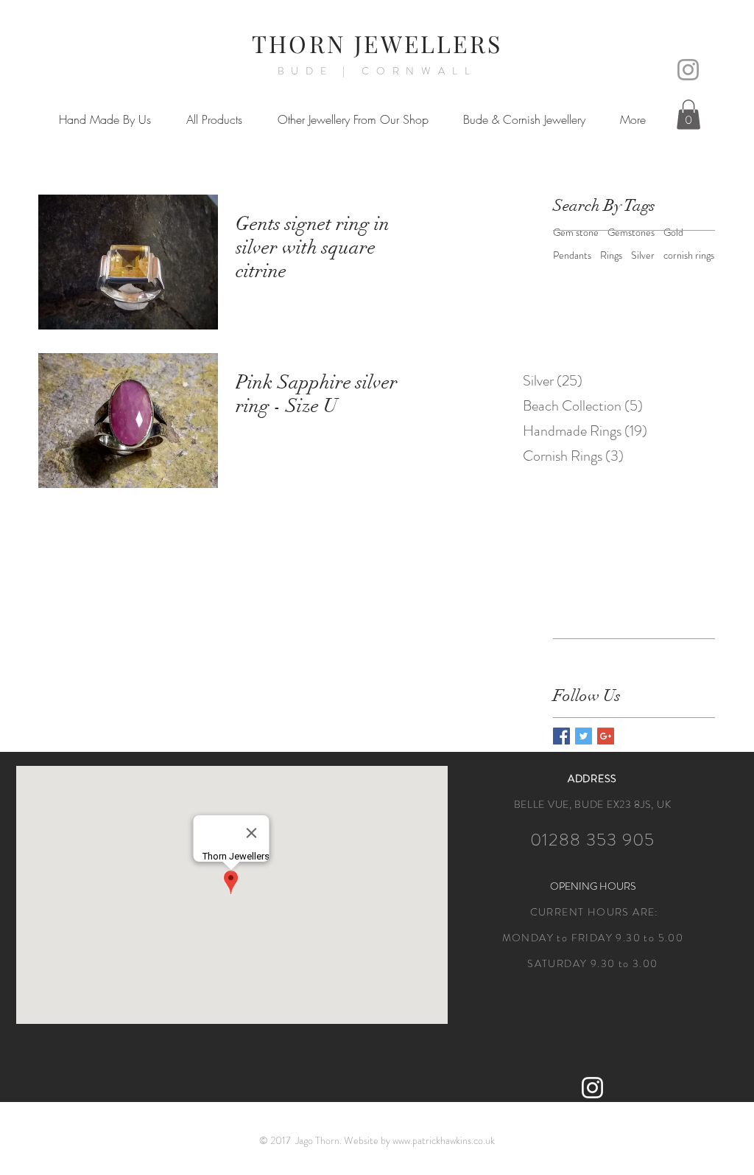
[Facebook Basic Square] (561, 736)
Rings (611, 255)
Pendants (572, 255)
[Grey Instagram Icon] (688, 69)
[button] (105, 120)
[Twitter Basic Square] (583, 736)
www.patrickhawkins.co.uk (443, 1140)
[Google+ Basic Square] (605, 736)
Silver (643, 255)
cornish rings (688, 255)
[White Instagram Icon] (592, 1087)
